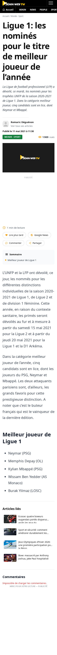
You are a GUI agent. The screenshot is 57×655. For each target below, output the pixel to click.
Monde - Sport (17, 16)
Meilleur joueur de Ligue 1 (22, 260)
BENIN (22, 9)
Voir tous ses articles (22, 125)
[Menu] (50, 3)
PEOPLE (43, 9)
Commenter (15, 242)
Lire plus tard (16, 235)
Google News (41, 235)
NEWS (33, 9)
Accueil (6, 16)
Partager (37, 242)
